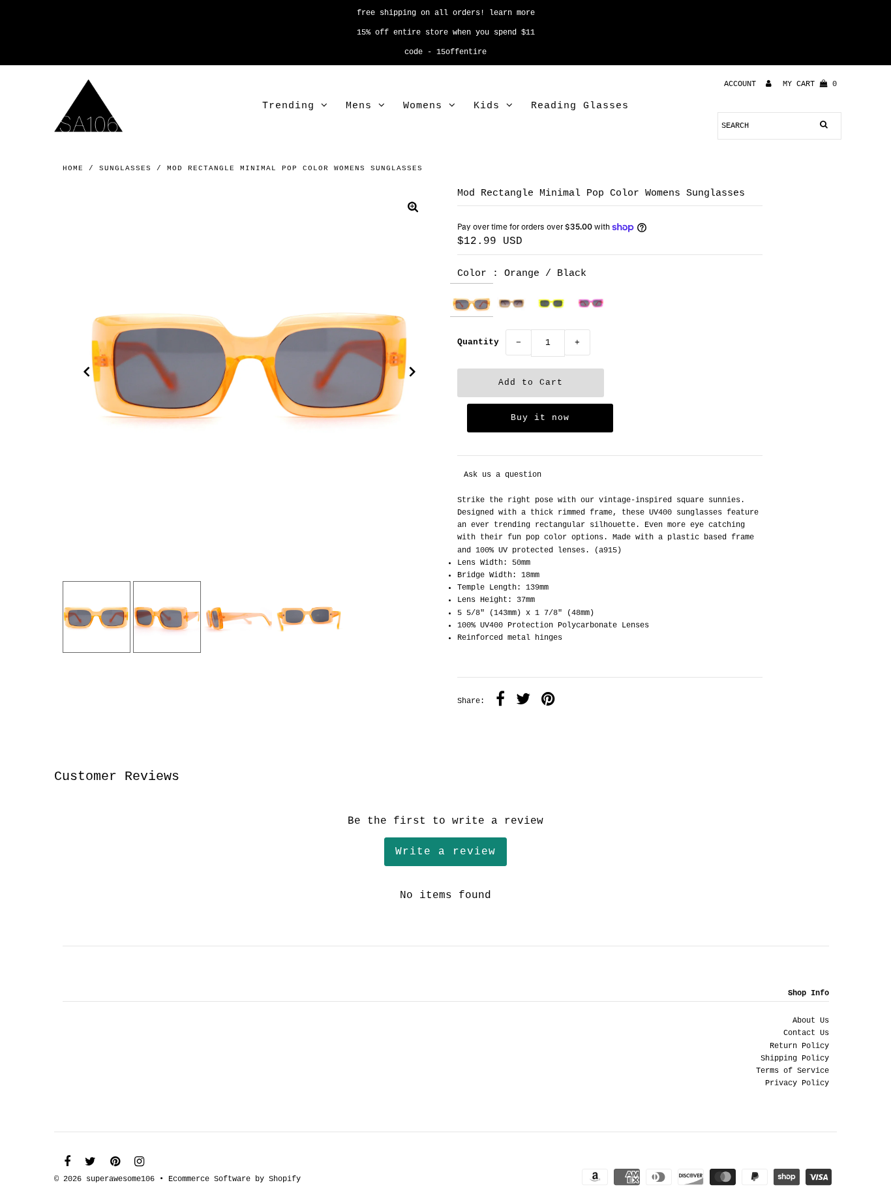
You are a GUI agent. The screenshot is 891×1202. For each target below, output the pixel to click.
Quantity (478, 342)
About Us (811, 1020)
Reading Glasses (580, 106)
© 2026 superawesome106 (104, 1179)
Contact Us (806, 1033)
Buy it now (540, 418)
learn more (512, 13)
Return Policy (799, 1046)
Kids (487, 106)
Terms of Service (792, 1070)
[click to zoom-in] (413, 209)
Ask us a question (502, 474)
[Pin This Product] (548, 701)
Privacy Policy (797, 1083)
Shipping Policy (795, 1058)
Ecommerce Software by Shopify (234, 1179)
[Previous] (86, 371)
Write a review (445, 852)
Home (73, 168)
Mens (359, 106)
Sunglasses (125, 168)
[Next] (413, 371)
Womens (422, 106)
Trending (288, 106)
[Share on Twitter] (523, 701)
